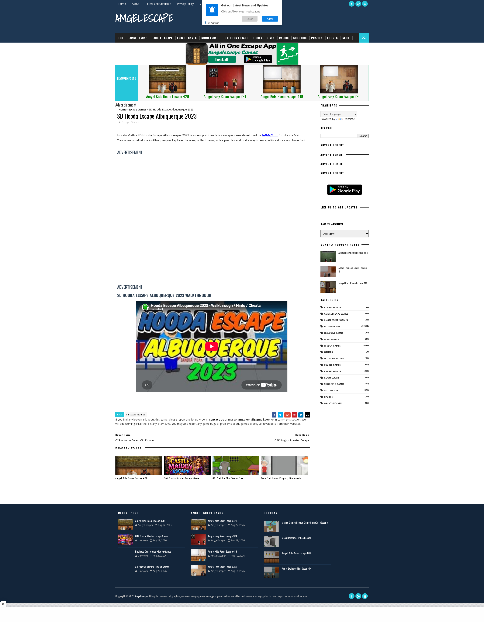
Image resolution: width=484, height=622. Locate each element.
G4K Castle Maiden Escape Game (181, 478)
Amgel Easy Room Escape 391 (222, 536)
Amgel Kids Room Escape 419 (222, 551)
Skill (346, 38)
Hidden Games (332, 345)
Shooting (300, 38)
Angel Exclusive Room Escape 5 (352, 270)
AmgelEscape (144, 18)
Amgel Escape (139, 38)
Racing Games (332, 371)
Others (328, 352)
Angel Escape (163, 38)
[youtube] (365, 4)
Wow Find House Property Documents (281, 478)
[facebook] (351, 4)
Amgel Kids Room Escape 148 (296, 553)
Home (122, 3)
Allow (270, 19)
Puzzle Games (332, 364)
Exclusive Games (334, 332)
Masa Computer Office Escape (296, 538)
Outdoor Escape (236, 38)
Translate (349, 119)
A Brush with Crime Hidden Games (152, 567)
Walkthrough (333, 403)
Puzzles (317, 38)
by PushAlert (213, 22)
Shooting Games (334, 384)
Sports (332, 38)
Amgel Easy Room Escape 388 (353, 252)
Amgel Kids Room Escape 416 (352, 283)
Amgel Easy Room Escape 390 (222, 567)
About (135, 3)
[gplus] (358, 4)
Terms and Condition (158, 3)
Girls (271, 38)
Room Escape (210, 38)
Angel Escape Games (336, 320)
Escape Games (187, 38)
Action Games (332, 307)
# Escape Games (135, 414)
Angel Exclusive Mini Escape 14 (296, 568)
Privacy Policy (185, 3)
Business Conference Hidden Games (153, 551)
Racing (284, 38)
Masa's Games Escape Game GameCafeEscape (305, 522)
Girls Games (331, 339)
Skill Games (331, 390)
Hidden (257, 38)
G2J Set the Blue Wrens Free (228, 478)
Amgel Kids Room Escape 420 (131, 478)
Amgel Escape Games (336, 313)
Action (122, 47)
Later (250, 19)
